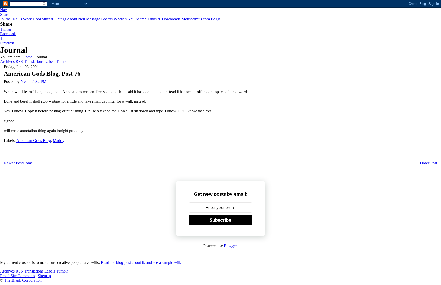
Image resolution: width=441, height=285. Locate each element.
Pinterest (7, 43)
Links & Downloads (164, 19)
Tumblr (6, 38)
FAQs (215, 19)
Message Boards (99, 19)
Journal (6, 19)
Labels (49, 61)
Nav (3, 10)
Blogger (230, 246)
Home (27, 57)
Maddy (58, 140)
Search (141, 19)
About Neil (76, 19)
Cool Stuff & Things (49, 19)
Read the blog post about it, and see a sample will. (141, 262)
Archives (7, 61)
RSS (19, 61)
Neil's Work (22, 19)
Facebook (8, 34)
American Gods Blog (33, 140)
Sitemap (44, 276)
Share (4, 14)
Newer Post (13, 163)
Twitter (5, 29)
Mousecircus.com (195, 19)
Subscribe (220, 220)
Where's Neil (124, 19)
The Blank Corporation (23, 280)
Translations (33, 61)
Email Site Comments (17, 276)
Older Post (428, 163)
